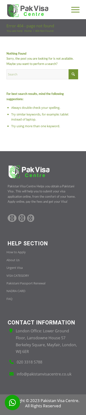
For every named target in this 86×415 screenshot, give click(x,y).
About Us (13, 260)
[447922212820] (12, 402)
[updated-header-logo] (35, 9)
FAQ (9, 299)
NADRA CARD (15, 291)
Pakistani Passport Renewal (25, 283)
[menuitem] (73, 9)
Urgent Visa (14, 267)
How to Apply (16, 252)
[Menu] (73, 9)
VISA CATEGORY (17, 275)
